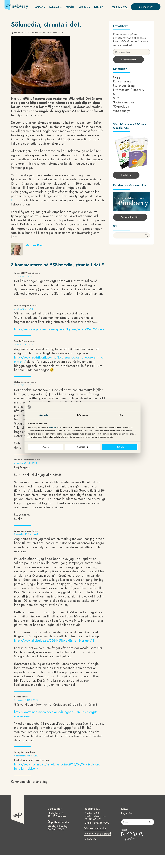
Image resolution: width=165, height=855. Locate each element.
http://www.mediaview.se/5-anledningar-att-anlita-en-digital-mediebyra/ (56, 714)
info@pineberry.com (95, 816)
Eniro (14, 200)
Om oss (83, 7)
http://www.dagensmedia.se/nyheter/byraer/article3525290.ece (59, 329)
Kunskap (54, 7)
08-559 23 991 (120, 7)
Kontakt (98, 7)
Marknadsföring (124, 85)
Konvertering (122, 81)
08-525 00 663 (93, 819)
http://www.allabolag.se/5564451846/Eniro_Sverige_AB (54, 640)
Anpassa (81, 447)
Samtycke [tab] (43, 415)
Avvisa (45, 447)
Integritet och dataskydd (97, 834)
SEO (116, 94)
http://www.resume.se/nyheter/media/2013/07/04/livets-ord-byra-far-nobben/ (57, 766)
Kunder (70, 7)
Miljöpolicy (90, 839)
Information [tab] (82, 415)
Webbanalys (121, 110)
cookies (53, 428)
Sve (131, 813)
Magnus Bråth (34, 245)
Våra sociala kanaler (95, 828)
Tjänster (38, 7)
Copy (116, 77)
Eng (123, 813)
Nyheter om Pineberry (128, 89)
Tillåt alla (120, 447)
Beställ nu (126, 175)
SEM (116, 98)
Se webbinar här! (130, 217)
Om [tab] (121, 415)
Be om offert (145, 7)
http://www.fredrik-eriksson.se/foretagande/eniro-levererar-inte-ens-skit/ (59, 359)
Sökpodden (121, 106)
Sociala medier (123, 102)
